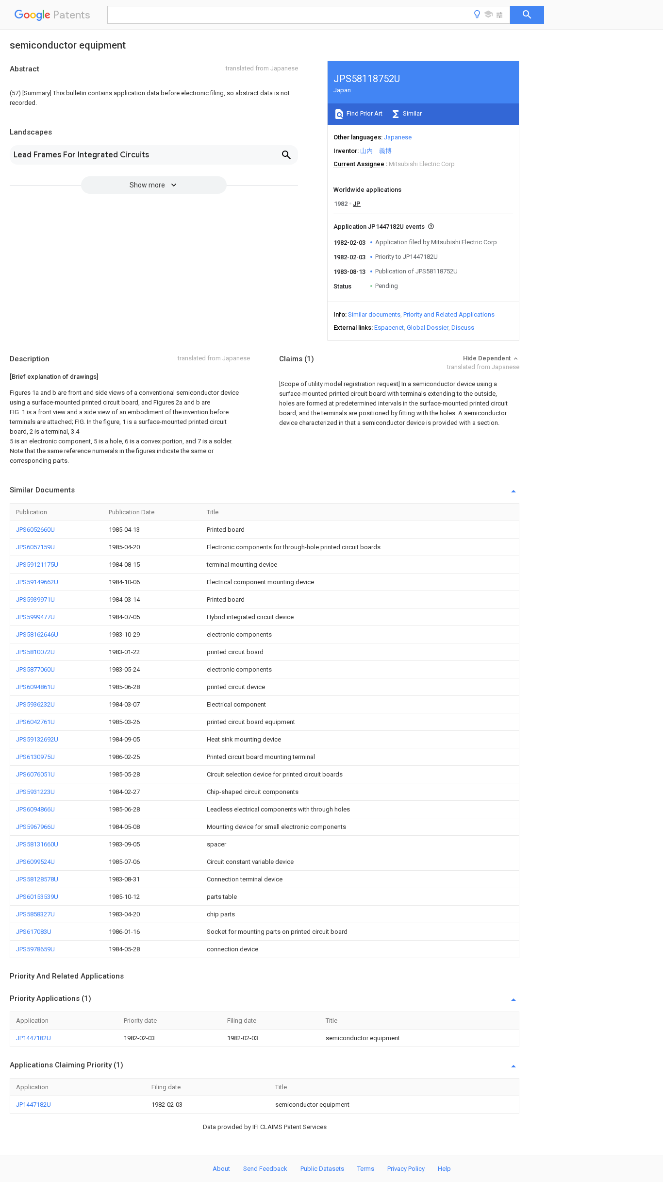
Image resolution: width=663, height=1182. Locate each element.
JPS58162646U (37, 634)
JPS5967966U (35, 826)
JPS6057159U (35, 547)
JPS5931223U (35, 791)
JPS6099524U (35, 861)
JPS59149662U (37, 582)
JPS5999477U (35, 617)
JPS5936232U (35, 704)
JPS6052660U (35, 529)
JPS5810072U (35, 652)
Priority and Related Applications (449, 314)
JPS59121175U (37, 564)
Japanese (398, 137)
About (221, 1168)
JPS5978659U (35, 949)
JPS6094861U (35, 687)
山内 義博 (376, 150)
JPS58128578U (37, 879)
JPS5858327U (35, 914)
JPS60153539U (37, 896)
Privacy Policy (406, 1168)
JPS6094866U (35, 809)
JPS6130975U (35, 756)
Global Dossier (427, 327)
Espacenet (389, 327)
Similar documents (374, 314)
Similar (411, 113)
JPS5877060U (35, 669)
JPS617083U (33, 931)
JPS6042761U (35, 722)
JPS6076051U (35, 774)
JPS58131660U (37, 844)
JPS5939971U (35, 599)
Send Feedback (265, 1168)
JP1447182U (33, 1038)
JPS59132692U (37, 739)
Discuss (462, 327)
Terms (365, 1168)
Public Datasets (322, 1168)
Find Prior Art (363, 113)
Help (444, 1168)
